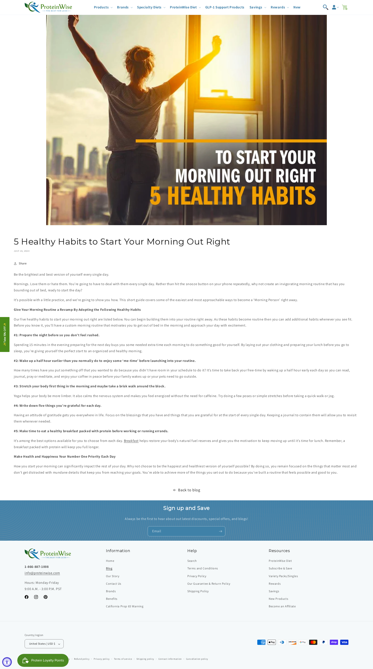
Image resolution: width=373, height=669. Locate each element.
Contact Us (113, 584)
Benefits (111, 599)
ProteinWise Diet (280, 561)
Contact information (170, 658)
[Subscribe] (220, 531)
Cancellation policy (197, 658)
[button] (103, 7)
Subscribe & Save (280, 568)
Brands (111, 591)
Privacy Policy (196, 576)
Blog (109, 568)
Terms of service (123, 658)
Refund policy (81, 658)
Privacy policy (102, 658)
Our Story (112, 576)
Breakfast (131, 440)
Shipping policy (145, 658)
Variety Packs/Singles (283, 576)
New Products (278, 599)
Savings (274, 591)
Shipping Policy (198, 591)
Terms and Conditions (202, 568)
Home (110, 561)
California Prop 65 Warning (125, 606)
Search (192, 561)
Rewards (275, 584)
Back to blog (189, 489)
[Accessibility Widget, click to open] (7, 662)
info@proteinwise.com (42, 573)
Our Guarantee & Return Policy (208, 584)
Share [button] (23, 263)
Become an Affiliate (282, 606)
